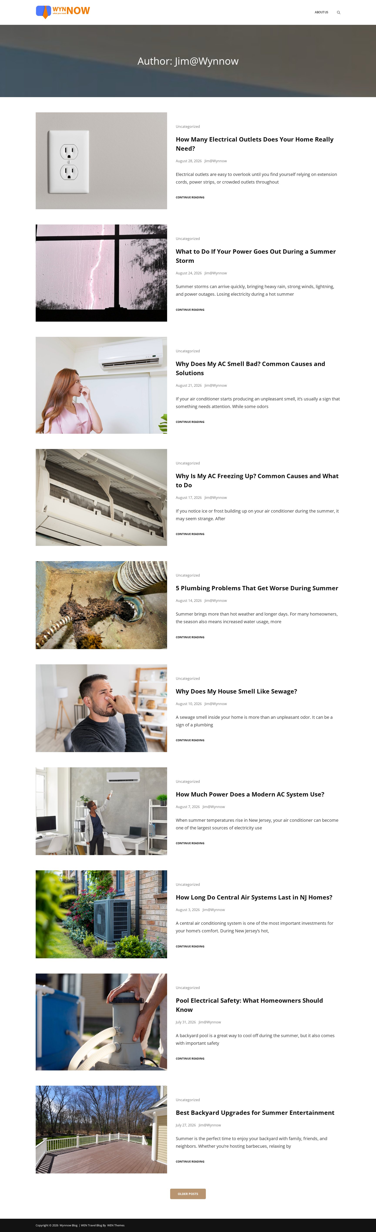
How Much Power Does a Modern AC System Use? (250, 794)
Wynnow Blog (68, 1225)
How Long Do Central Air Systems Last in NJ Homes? (254, 897)
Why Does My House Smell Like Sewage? (236, 691)
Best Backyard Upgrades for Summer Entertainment (255, 1112)
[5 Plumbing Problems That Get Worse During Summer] (101, 605)
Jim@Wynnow (216, 161)
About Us (321, 12)
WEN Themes (115, 1225)
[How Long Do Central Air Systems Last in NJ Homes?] (101, 914)
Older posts (188, 1194)
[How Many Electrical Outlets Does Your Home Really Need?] (101, 160)
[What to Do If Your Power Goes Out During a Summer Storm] (101, 272)
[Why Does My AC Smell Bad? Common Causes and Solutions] (101, 385)
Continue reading (190, 197)
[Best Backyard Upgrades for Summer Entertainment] (101, 1129)
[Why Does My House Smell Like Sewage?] (101, 708)
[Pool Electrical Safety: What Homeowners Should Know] (101, 1022)
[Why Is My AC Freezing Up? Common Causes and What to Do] (101, 497)
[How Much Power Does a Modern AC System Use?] (101, 811)
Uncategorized (188, 126)
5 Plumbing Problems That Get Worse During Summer (257, 588)
